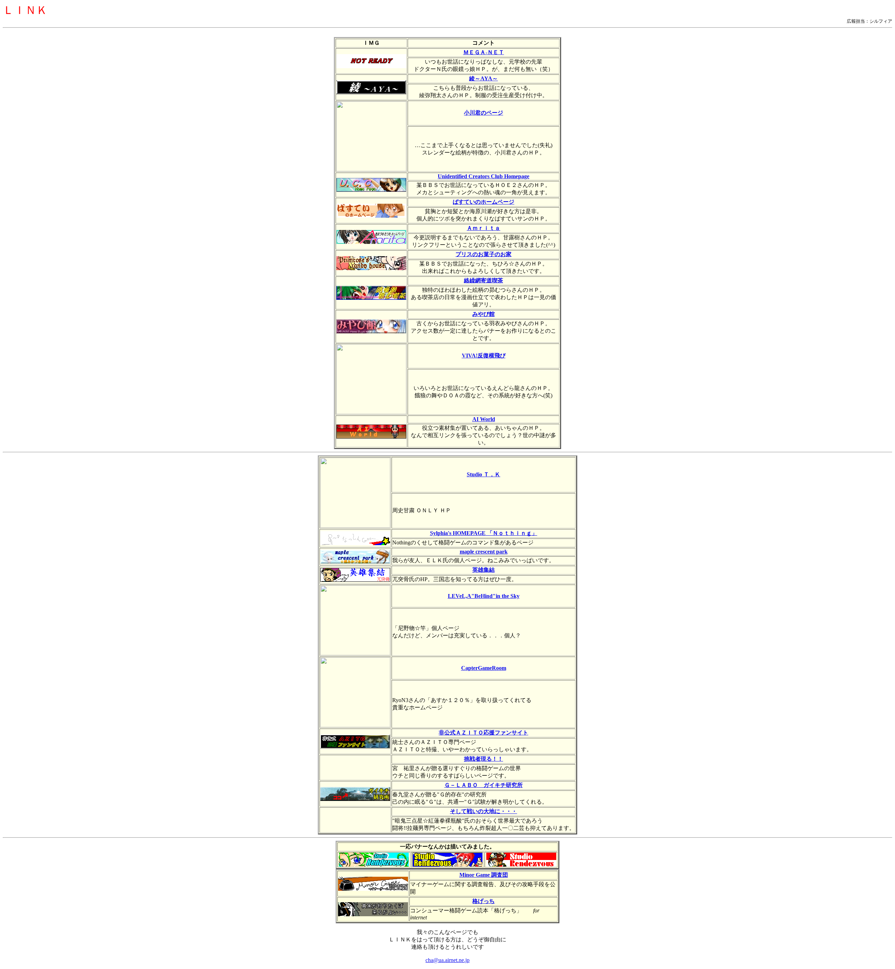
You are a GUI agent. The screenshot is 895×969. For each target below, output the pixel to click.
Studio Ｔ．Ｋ (483, 474)
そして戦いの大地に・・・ (483, 811)
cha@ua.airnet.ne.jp (447, 960)
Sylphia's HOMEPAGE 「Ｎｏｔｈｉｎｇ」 (483, 533)
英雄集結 (483, 570)
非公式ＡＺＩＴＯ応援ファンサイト (483, 733)
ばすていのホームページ (483, 202)
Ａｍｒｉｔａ (483, 228)
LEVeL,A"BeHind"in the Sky (484, 596)
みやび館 (483, 314)
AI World (483, 419)
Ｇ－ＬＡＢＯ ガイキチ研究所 (483, 785)
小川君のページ (483, 113)
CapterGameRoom (483, 668)
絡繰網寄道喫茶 (483, 280)
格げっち (483, 901)
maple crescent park (484, 552)
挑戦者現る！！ (483, 759)
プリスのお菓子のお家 (483, 254)
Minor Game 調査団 (483, 875)
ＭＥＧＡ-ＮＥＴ (483, 52)
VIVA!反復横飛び (484, 356)
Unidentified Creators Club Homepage (483, 176)
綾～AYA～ (483, 78)
